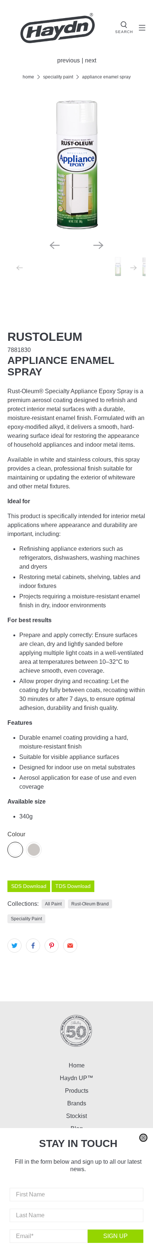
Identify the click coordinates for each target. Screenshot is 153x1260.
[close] (143, 1137)
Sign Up (115, 1236)
